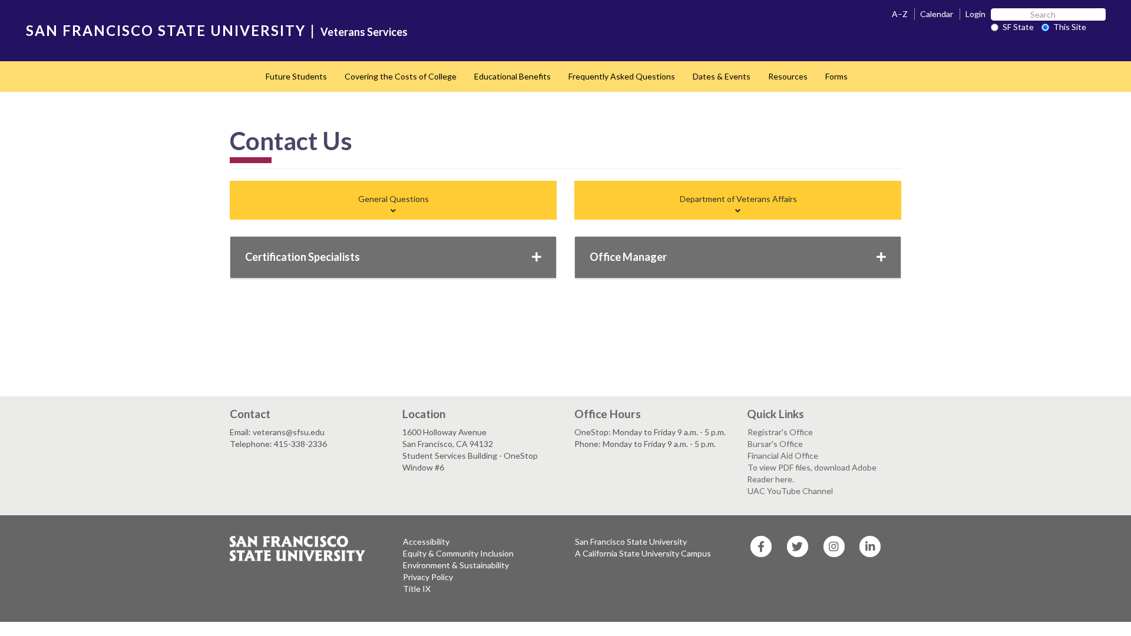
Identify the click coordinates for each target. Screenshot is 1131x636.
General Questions (393, 199)
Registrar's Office (780, 432)
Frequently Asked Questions (621, 76)
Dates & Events (721, 76)
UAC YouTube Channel (790, 491)
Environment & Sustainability (456, 565)
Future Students (296, 76)
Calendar (936, 14)
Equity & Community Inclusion (458, 553)
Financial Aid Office (783, 455)
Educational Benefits (512, 76)
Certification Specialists (302, 256)
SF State (1018, 27)
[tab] (393, 205)
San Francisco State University (631, 541)
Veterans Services (364, 31)
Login (975, 14)
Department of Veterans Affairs (738, 199)
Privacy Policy (428, 577)
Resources (788, 76)
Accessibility (426, 541)
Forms (836, 76)
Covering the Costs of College (401, 76)
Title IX (417, 589)
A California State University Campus (643, 553)
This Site (1069, 27)
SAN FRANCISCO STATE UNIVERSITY (166, 30)
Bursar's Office (775, 444)
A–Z (900, 14)
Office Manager (628, 256)
